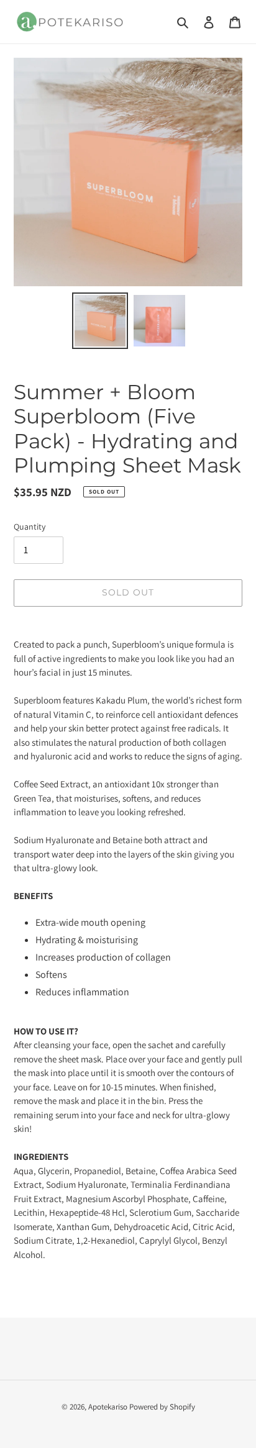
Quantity (29, 526)
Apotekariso (107, 1406)
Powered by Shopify (162, 1406)
